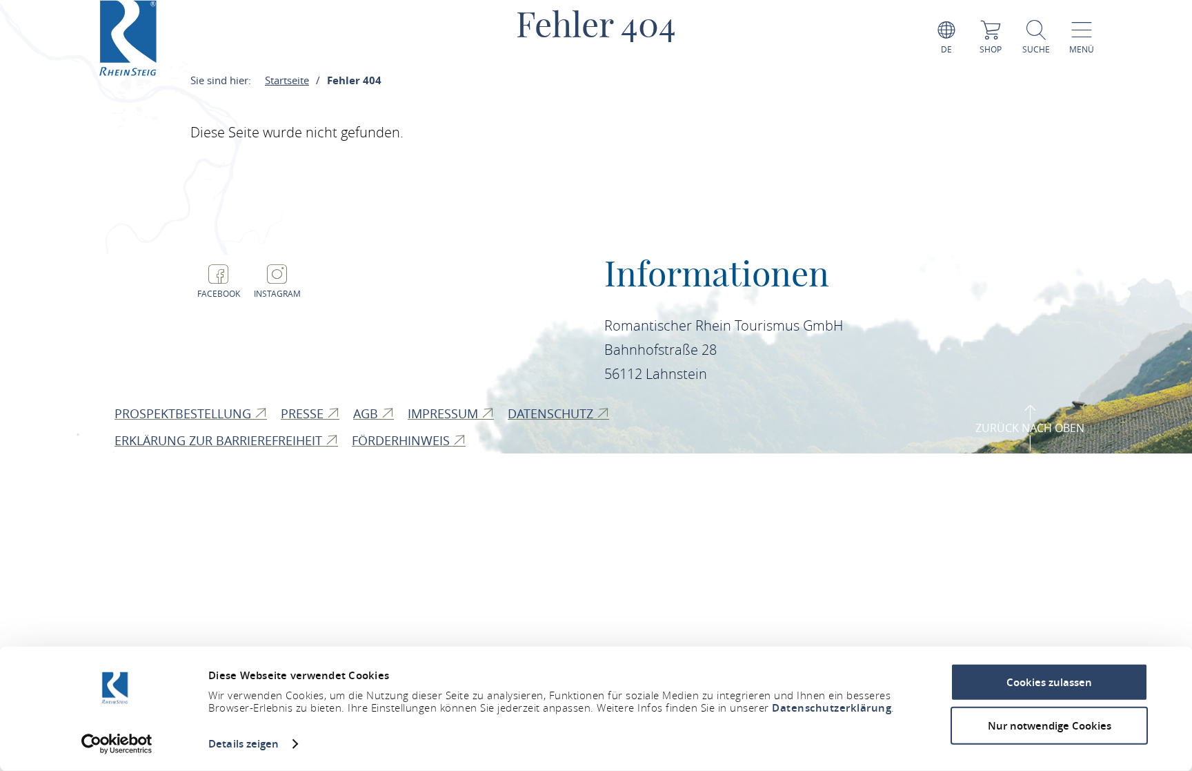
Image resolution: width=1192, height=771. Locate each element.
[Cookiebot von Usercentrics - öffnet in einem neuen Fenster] (117, 744)
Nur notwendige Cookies (1049, 725)
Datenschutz (552, 413)
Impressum (444, 413)
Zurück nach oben (1029, 428)
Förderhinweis (402, 440)
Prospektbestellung (185, 413)
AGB (367, 413)
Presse (304, 413)
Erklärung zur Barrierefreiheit (220, 440)
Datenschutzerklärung (831, 708)
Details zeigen (243, 743)
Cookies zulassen (1049, 682)
